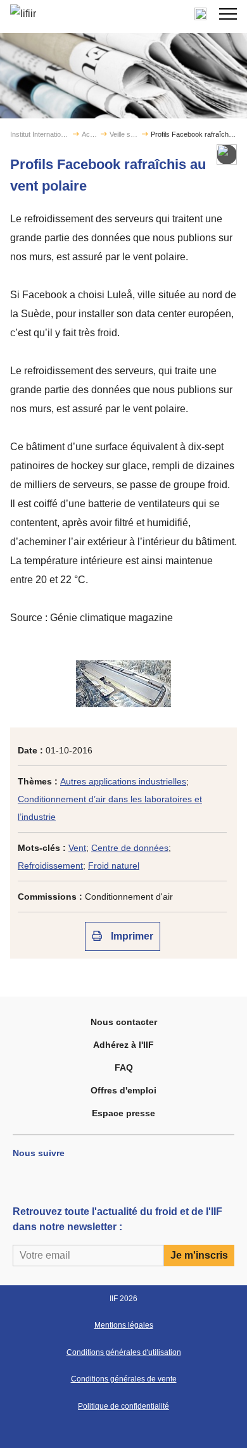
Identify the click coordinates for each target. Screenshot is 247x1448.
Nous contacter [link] (124, 1022)
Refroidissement (50, 865)
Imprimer (130, 936)
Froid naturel (113, 865)
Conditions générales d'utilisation (123, 1352)
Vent (77, 848)
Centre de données (129, 848)
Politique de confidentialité (123, 1406)
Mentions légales (123, 1325)
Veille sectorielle (124, 134)
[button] (228, 14)
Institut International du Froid (40, 134)
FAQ (124, 1067)
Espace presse (123, 1113)
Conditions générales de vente (124, 1379)
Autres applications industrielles (123, 781)
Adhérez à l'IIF (123, 1045)
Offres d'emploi (123, 1090)
